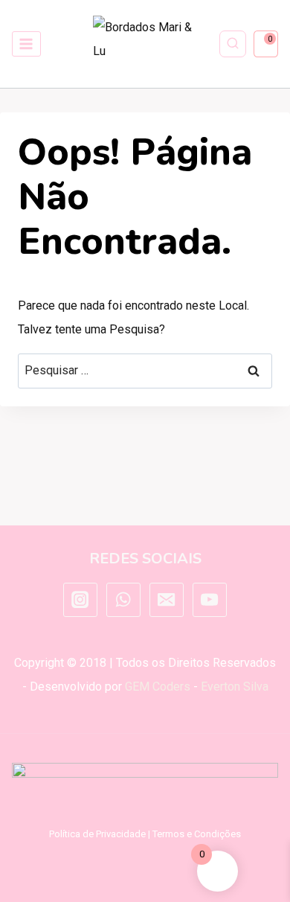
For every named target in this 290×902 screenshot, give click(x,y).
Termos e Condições (196, 833)
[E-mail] (166, 600)
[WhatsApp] (123, 600)
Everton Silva (234, 686)
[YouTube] (210, 600)
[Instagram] (80, 600)
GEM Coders (157, 686)
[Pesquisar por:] (145, 370)
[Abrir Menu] (26, 43)
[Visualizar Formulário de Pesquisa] (232, 44)
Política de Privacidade (97, 833)
